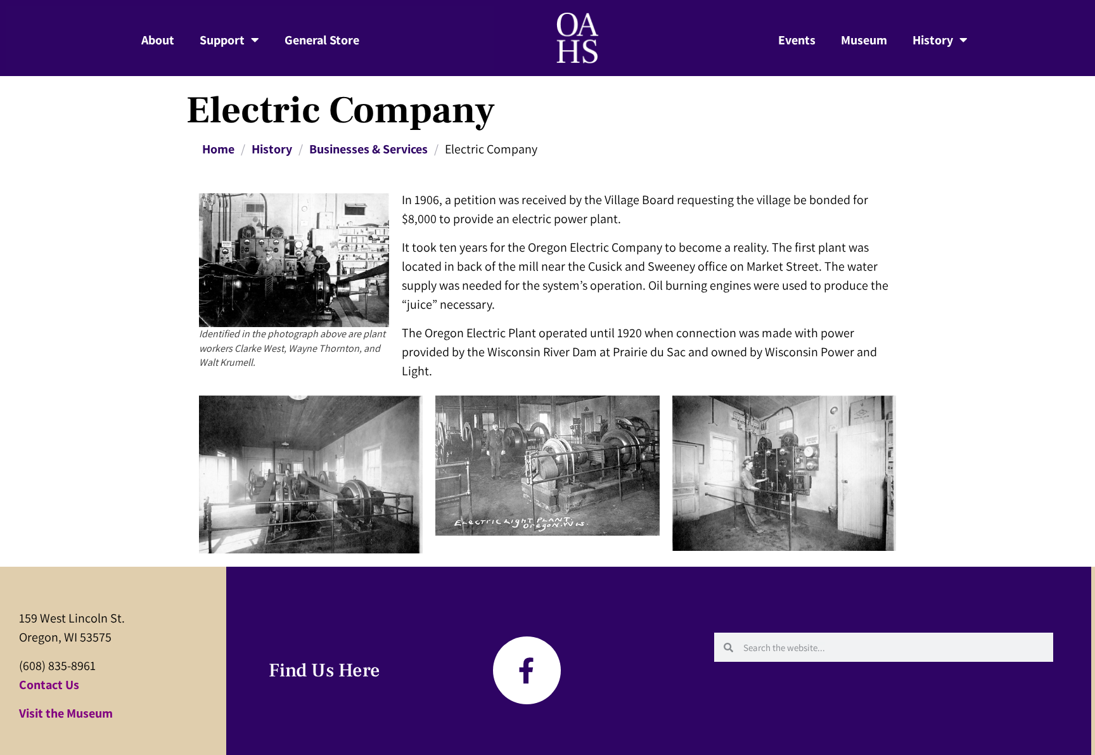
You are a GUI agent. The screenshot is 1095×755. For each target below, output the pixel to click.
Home (218, 149)
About (157, 40)
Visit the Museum (66, 713)
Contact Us (49, 684)
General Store (322, 40)
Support (222, 40)
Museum (864, 40)
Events (797, 40)
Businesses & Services (368, 149)
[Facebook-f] (527, 670)
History (932, 40)
